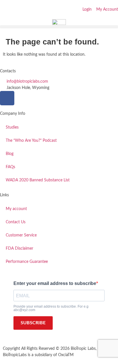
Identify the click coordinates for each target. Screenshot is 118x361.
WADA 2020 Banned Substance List (38, 180)
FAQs (10, 167)
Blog (9, 154)
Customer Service (21, 235)
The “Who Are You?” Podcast (31, 141)
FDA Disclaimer (19, 249)
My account (16, 209)
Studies (12, 127)
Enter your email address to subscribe (54, 283)
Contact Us (15, 222)
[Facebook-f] (7, 98)
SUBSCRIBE (33, 323)
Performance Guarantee (27, 262)
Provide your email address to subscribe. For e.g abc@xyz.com (50, 308)
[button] (59, 26)
